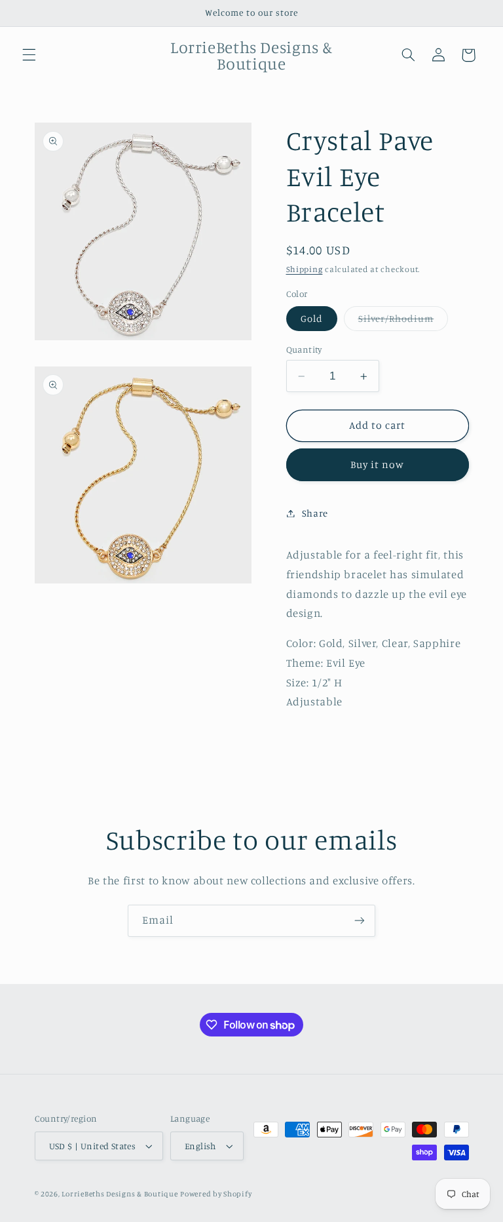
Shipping (304, 269)
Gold (312, 318)
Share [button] (315, 513)
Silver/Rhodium (403, 321)
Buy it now (377, 464)
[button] (29, 55)
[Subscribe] (360, 921)
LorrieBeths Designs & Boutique (119, 1193)
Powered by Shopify (216, 1193)
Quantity (304, 349)
